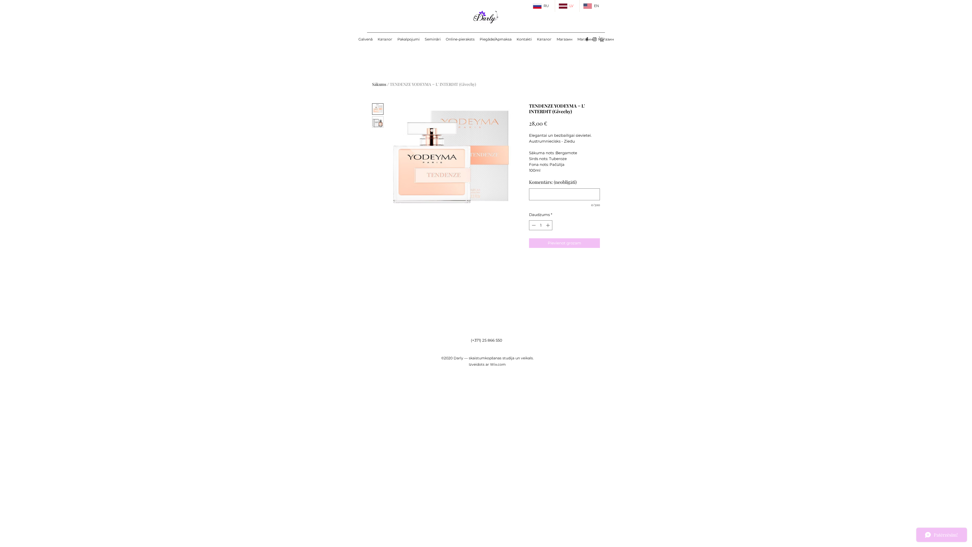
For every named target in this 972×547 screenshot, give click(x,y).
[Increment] (548, 225)
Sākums (379, 84)
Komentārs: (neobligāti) (553, 182)
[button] (602, 39)
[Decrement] (533, 225)
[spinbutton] (541, 225)
